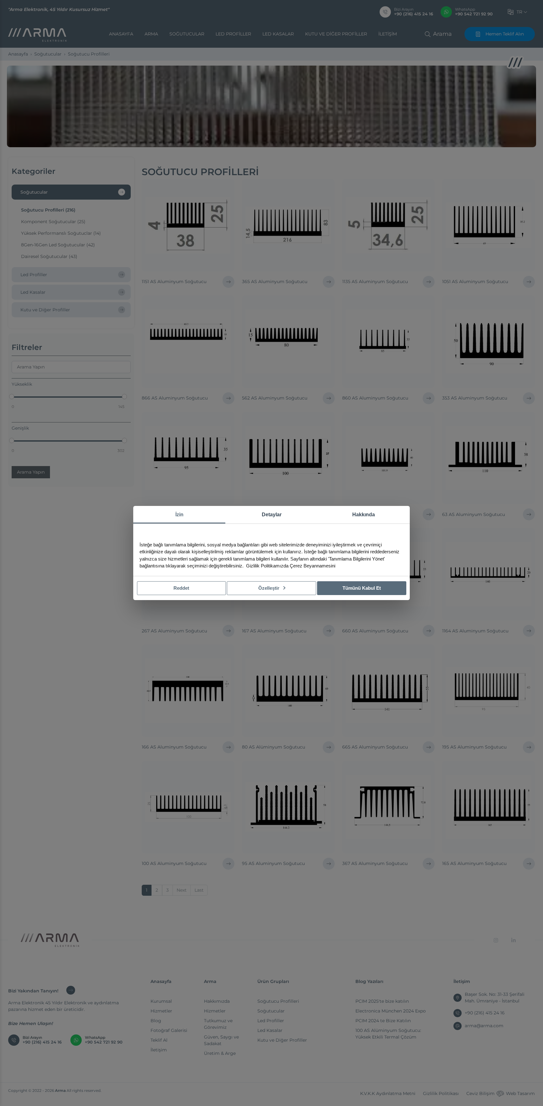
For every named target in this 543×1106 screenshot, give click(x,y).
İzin (179, 514)
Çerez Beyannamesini (312, 565)
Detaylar (272, 514)
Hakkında (363, 514)
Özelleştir (269, 588)
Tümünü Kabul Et (362, 588)
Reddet (181, 588)
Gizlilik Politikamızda (267, 565)
